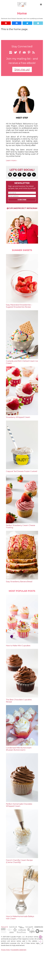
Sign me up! (22, 69)
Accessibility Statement (18, 950)
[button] (6, 23)
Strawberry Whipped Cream (18, 417)
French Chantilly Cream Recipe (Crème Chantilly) (19, 861)
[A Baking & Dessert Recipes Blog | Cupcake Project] (22, 6)
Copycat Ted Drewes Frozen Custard (21, 471)
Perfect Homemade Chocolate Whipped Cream (19, 805)
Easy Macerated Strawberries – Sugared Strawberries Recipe (19, 306)
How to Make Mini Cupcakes (18, 646)
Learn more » (11, 160)
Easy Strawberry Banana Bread (19, 582)
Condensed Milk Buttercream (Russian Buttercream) (19, 749)
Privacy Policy (5, 950)
